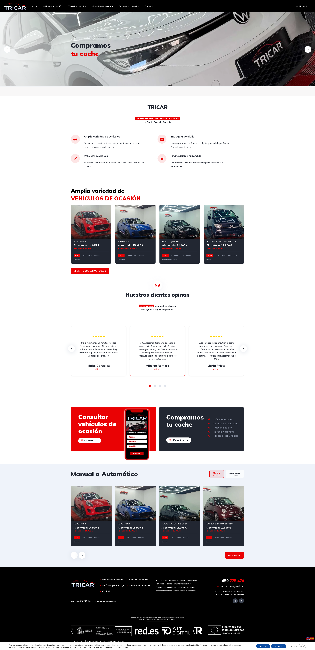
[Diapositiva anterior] (74, 555)
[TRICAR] (15, 6)
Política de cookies (120, 647)
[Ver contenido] (157, 49)
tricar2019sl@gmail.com (232, 586)
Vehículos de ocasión (52, 6)
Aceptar (263, 646)
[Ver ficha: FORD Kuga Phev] (179, 234)
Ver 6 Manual (234, 555)
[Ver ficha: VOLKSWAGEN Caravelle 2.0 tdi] (224, 234)
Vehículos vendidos (77, 6)
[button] (150, 386)
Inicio (34, 6)
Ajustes (294, 646)
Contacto (149, 6)
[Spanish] (312, 638)
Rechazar (279, 646)
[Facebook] (235, 600)
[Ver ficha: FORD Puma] (91, 234)
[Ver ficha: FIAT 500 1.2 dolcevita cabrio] (223, 516)
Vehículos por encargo (102, 6)
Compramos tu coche (129, 6)
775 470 (233, 580)
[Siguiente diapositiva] (82, 555)
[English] (308, 638)
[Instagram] (241, 600)
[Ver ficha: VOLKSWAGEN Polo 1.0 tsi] (179, 516)
